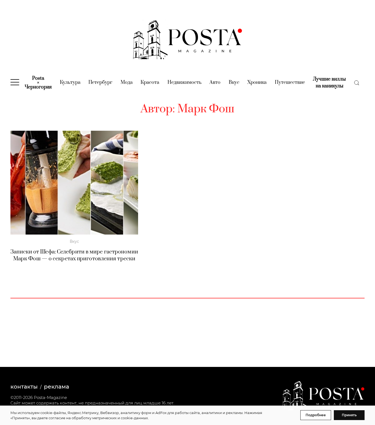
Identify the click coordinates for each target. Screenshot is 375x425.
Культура (70, 82)
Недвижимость (184, 82)
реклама (56, 386)
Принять (349, 415)
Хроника (257, 82)
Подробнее (316, 415)
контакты (24, 386)
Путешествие (290, 82)
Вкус (234, 82)
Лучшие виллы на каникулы (329, 82)
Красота (150, 82)
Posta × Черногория (38, 82)
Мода (127, 82)
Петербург (100, 82)
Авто (214, 82)
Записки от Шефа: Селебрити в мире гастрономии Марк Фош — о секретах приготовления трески (74, 255)
